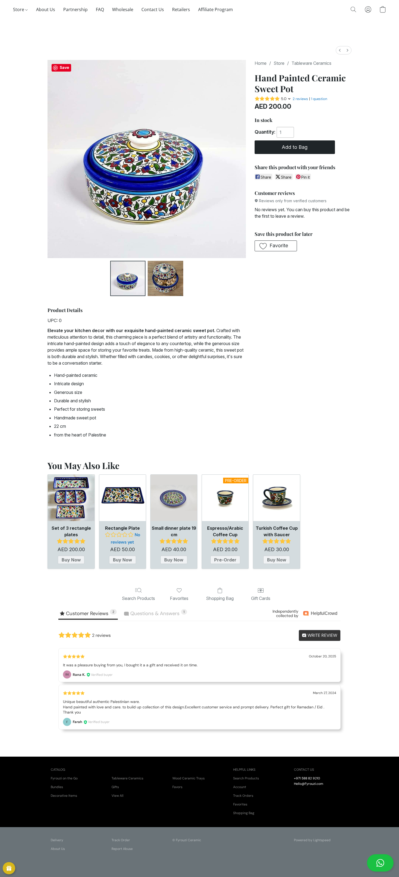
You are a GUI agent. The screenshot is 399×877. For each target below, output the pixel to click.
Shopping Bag (220, 598)
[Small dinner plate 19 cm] (174, 498)
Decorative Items (64, 796)
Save (64, 67)
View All (117, 796)
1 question (319, 99)
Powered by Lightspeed (312, 840)
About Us (45, 9)
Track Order (121, 840)
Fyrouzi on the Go (64, 778)
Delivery (57, 840)
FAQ (100, 9)
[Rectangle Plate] (122, 498)
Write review (321, 635)
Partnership (75, 9)
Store (19, 9)
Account (239, 787)
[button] (380, 863)
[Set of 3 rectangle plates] (71, 498)
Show (9, 868)
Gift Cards (260, 598)
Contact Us (152, 9)
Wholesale (122, 9)
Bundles (57, 787)
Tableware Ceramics (311, 63)
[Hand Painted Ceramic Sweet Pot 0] (127, 278)
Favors (177, 787)
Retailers (181, 9)
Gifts (115, 787)
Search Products (138, 598)
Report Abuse (122, 849)
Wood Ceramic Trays (188, 778)
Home (261, 63)
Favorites (179, 598)
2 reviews (300, 99)
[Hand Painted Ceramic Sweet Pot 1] (165, 278)
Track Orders (243, 796)
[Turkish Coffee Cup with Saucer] (276, 498)
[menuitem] (340, 50)
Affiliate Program (215, 9)
